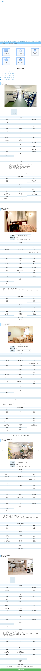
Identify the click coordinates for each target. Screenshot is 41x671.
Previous (3, 96)
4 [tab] (23, 107)
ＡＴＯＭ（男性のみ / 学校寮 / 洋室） (7, 71)
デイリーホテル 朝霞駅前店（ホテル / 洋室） (9, 77)
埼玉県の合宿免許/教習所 (22, 41)
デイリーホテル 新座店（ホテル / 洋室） (8, 75)
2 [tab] (19, 107)
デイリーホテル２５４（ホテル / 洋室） (8, 73)
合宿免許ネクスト (3, 41)
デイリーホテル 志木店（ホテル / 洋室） (8, 79)
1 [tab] (17, 107)
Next (37, 96)
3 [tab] (21, 107)
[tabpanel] (20, 96)
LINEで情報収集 (20, 669)
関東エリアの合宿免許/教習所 (12, 41)
